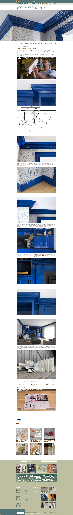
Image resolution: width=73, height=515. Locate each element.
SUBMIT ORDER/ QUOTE (35, 3)
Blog (44, 1)
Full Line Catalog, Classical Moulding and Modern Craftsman (40, 384)
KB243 (55, 380)
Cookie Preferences (27, 513)
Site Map (32, 513)
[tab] (38, 1)
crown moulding (27, 48)
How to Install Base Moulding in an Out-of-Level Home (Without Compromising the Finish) (36, 441)
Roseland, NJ (18, 498)
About (38, 1)
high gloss (30, 48)
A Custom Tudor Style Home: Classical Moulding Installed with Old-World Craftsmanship (36, 456)
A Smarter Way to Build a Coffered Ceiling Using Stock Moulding (50, 441)
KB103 (28, 381)
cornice (24, 48)
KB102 (24, 381)
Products (41, 1)
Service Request (40, 513)
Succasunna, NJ (27, 492)
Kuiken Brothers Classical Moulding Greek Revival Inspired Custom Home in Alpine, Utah (22, 456)
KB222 (37, 381)
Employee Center (35, 513)
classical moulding (20, 48)
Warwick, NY (18, 505)
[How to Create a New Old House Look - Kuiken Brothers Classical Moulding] (49, 443)
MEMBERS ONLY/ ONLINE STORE (52, 3)
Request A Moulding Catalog (42, 413)
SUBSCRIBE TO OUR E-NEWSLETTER (44, 3)
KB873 (20, 381)
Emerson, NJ (18, 491)
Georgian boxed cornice (50, 380)
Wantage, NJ (18, 503)
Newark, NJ (18, 496)
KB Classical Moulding (22, 47)
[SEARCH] (56, 1)
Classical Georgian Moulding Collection (42, 255)
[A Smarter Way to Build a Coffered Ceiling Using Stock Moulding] (49, 428)
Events (47, 1)
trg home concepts (34, 48)
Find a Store (50, 1)
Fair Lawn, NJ (18, 489)
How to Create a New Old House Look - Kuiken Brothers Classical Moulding (49, 456)
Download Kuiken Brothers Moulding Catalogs (28, 412)
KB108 (33, 381)
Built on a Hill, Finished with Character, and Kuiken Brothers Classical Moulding (21, 441)
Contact (54, 1)
